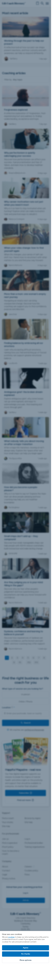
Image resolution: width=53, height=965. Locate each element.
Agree (25, 948)
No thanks (25, 954)
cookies (11, 937)
